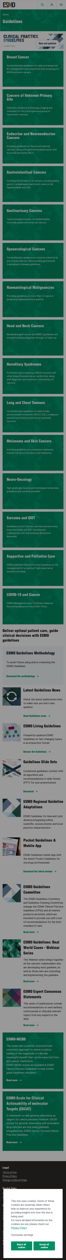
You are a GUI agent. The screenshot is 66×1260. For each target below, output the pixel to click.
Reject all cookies (21, 1246)
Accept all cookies (44, 1246)
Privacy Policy (19, 1227)
